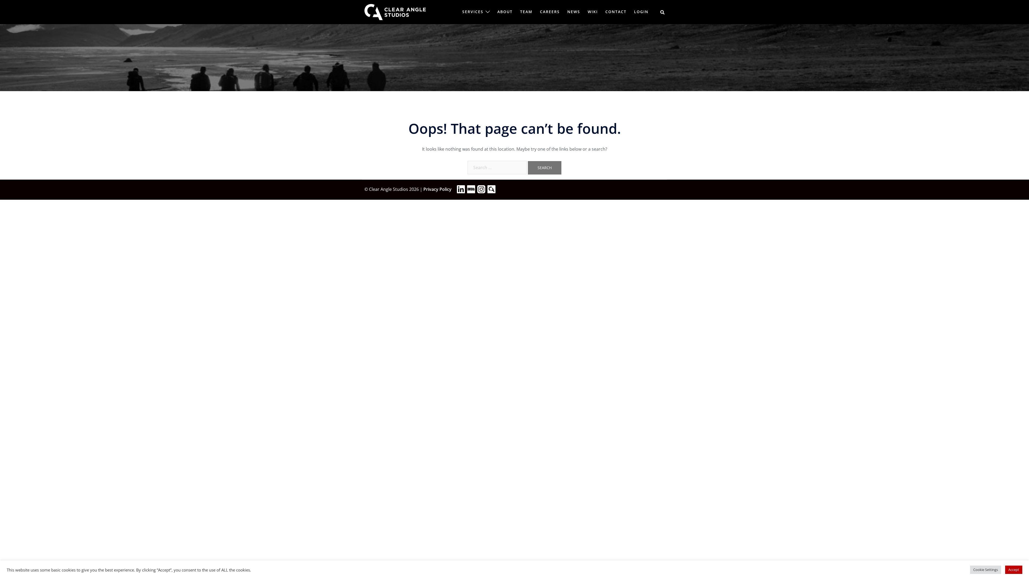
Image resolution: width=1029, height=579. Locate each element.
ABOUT (505, 11)
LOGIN (641, 11)
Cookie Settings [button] (985, 569)
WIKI (593, 11)
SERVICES (472, 11)
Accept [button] (1013, 569)
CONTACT (616, 11)
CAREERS (550, 11)
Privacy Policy (437, 189)
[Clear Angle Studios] (395, 11)
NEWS (573, 11)
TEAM (526, 11)
